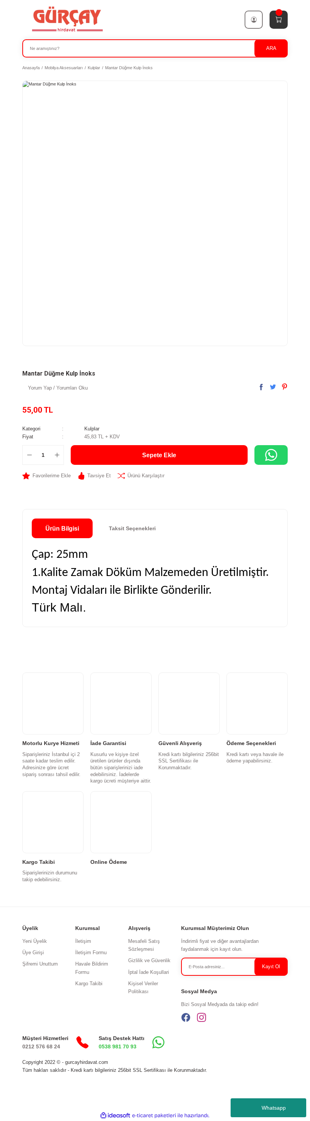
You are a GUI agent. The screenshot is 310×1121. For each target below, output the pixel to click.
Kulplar (91, 429)
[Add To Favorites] (46, 476)
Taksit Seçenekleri (132, 528)
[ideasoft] (115, 1115)
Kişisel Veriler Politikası (143, 987)
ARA (271, 48)
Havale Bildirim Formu (91, 968)
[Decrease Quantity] (29, 455)
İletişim (83, 941)
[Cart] (279, 20)
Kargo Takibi (88, 983)
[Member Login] (254, 20)
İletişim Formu (91, 952)
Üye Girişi (33, 952)
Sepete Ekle (159, 455)
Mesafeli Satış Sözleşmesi (144, 945)
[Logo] (67, 19)
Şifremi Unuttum (40, 964)
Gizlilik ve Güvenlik (149, 960)
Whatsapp (274, 1108)
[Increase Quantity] (57, 455)
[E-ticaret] (154, 1115)
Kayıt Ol (271, 966)
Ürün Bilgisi (62, 528)
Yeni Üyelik (34, 941)
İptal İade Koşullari (148, 972)
